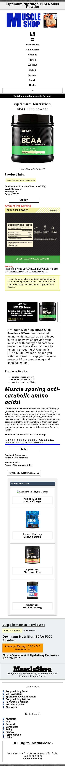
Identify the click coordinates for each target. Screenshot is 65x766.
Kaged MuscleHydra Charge (32, 500)
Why (8, 721)
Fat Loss (32, 75)
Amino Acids (32, 49)
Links (8, 737)
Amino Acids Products (16, 457)
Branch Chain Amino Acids (18, 465)
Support (10, 724)
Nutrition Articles (15, 704)
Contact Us (11, 727)
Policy (9, 729)
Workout (32, 65)
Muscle (32, 70)
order (24, 199)
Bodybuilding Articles (17, 699)
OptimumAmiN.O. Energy (32, 606)
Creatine (32, 54)
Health (32, 85)
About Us (10, 719)
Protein (32, 60)
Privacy (9, 732)
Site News (11, 707)
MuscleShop (32, 669)
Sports (32, 80)
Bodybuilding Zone (16, 691)
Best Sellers (32, 44)
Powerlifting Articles (16, 702)
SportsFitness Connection (20, 696)
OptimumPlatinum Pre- (32, 571)
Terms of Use (13, 734)
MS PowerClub (13, 694)
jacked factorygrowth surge (32, 535)
